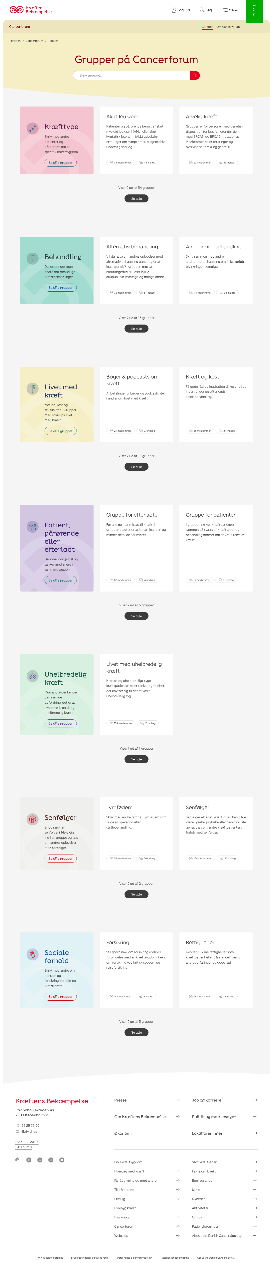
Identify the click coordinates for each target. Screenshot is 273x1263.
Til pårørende (124, 1189)
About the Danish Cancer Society (217, 1235)
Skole (196, 1189)
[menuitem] (179, 10)
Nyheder (198, 1199)
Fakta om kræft (204, 1171)
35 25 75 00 (30, 1125)
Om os (197, 1217)
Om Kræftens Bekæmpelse (140, 1116)
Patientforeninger (205, 1226)
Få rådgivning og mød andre (135, 1180)
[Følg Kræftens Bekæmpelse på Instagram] (28, 1160)
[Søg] (195, 75)
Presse (120, 1100)
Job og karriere (206, 1100)
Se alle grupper (61, 162)
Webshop (121, 1235)
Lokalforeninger (207, 1133)
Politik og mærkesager (214, 1116)
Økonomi (123, 1133)
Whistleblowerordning (50, 1257)
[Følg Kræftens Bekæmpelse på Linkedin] (50, 1160)
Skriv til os (29, 1131)
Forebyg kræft (125, 1208)
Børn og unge (202, 1180)
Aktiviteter (200, 1208)
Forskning (121, 1217)
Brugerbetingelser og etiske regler (90, 1257)
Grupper (207, 26)
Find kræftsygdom (128, 1162)
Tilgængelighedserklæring (174, 1257)
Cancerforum (19, 27)
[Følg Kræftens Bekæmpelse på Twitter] (39, 1160)
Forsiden (15, 40)
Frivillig (119, 1199)
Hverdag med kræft (129, 1171)
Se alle (136, 198)
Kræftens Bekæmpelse (51, 1101)
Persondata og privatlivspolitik (134, 1257)
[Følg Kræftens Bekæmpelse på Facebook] (17, 1160)
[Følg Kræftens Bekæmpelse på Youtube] (61, 1160)
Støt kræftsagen (204, 1162)
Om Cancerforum (228, 26)
